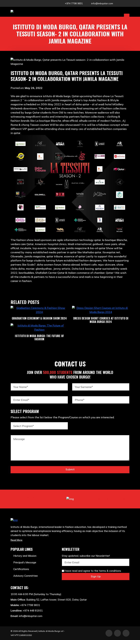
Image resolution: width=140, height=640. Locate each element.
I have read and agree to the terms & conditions (92, 570)
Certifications (21, 569)
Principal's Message (24, 562)
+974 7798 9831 (74, 3)
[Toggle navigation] (126, 16)
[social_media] (119, 3)
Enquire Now (29, 498)
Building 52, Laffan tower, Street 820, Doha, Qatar (56, 599)
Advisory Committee (25, 575)
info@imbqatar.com (102, 3)
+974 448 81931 (33, 610)
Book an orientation (111, 498)
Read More (16, 540)
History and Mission (24, 555)
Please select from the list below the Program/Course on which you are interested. (62, 417)
